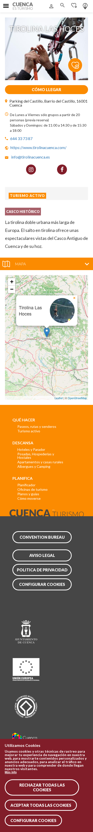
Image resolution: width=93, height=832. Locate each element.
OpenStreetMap (77, 398)
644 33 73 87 (21, 138)
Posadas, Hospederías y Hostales (35, 456)
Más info (11, 772)
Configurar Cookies (33, 820)
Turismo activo (28, 431)
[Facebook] (62, 169)
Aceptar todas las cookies (40, 805)
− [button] (11, 289)
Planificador (26, 485)
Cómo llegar (46, 89)
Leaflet (59, 398)
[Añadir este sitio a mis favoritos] (78, 65)
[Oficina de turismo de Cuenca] (85, 5)
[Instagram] (31, 169)
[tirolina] (46, 78)
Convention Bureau (42, 537)
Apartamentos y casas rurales (40, 462)
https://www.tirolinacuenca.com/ (38, 147)
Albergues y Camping (33, 466)
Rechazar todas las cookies (42, 787)
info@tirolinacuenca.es (30, 157)
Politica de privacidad (42, 569)
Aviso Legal (42, 555)
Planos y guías (28, 494)
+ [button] (11, 282)
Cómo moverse (29, 498)
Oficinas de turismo (32, 489)
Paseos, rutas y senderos (36, 426)
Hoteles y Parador (31, 449)
